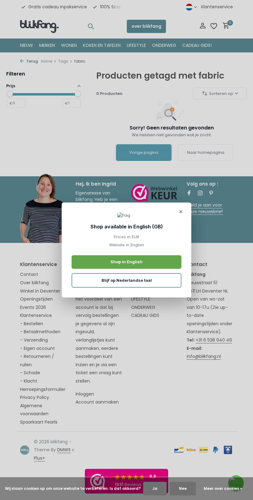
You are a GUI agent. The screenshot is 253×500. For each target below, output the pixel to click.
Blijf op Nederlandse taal (127, 280)
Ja (154, 488)
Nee (183, 488)
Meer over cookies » (223, 488)
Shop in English (126, 261)
